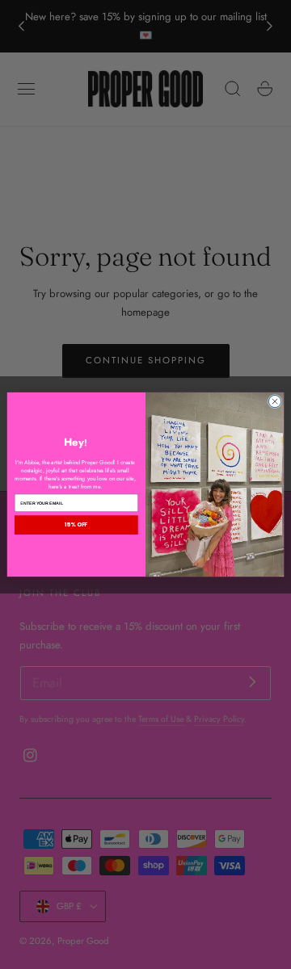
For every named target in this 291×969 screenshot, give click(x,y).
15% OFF (76, 525)
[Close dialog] (274, 401)
